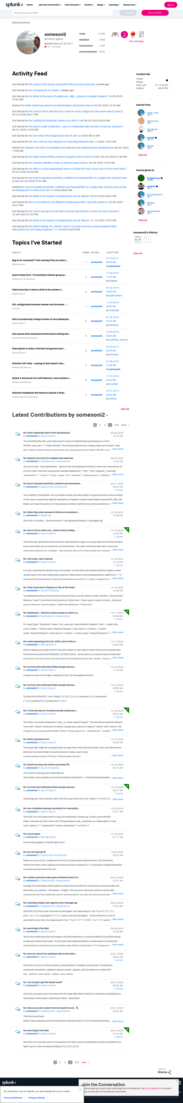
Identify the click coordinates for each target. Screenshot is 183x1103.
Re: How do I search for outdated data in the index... (50, 953)
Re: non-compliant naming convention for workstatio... (51, 808)
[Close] (80, 1089)
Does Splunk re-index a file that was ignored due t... (38, 348)
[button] (138, 240)
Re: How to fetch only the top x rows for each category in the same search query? (76, 111)
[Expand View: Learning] (118, 4)
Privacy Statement (13, 1097)
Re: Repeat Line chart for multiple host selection (48, 147)
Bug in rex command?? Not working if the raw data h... (40, 260)
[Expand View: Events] (92, 4)
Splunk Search (84, 105)
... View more (117, 449)
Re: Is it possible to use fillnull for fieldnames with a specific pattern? (68, 202)
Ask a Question (155, 12)
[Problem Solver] (115, 34)
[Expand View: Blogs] (104, 4)
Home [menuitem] (30, 4)
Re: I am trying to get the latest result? (43, 982)
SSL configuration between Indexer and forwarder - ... (40, 304)
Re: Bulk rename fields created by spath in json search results (64, 156)
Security (16, 308)
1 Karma (118, 489)
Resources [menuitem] (128, 4)
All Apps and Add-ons (21, 367)
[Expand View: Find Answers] (80, 4)
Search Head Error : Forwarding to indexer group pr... (39, 274)
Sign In (171, 5)
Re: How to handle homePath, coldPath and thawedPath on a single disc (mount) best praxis (74, 186)
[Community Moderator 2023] (141, 34)
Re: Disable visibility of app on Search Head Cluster (58, 162)
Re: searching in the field (36, 928)
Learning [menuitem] (113, 4)
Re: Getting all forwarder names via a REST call (56, 120)
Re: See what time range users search (51, 135)
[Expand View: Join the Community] (60, 4)
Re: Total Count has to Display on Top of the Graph (49, 587)
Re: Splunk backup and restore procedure (45, 764)
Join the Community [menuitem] (48, 4)
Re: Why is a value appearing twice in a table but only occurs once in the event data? (77, 168)
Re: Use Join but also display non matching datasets (59, 141)
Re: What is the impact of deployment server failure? (59, 196)
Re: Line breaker (31, 833)
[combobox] (74, 12)
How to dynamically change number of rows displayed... (41, 319)
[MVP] (133, 34)
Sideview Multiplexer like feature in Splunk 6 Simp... (39, 392)
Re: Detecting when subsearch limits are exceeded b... (51, 512)
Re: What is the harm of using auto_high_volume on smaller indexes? (68, 96)
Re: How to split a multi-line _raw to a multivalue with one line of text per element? (76, 126)
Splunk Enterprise (50, 590)
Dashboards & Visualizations (97, 147)
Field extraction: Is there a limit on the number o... (37, 289)
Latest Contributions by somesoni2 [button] (58, 414)
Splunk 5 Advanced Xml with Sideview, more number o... (41, 378)
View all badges (136, 41)
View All (125, 409)
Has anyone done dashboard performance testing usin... (41, 333)
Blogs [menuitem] (100, 4)
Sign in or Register (150, 1088)
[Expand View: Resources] (135, 4)
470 (117, 425)
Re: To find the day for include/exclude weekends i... (50, 710)
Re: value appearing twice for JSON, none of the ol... (50, 641)
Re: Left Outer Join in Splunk (38, 558)
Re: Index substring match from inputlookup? (46, 105)
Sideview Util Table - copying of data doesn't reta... (38, 363)
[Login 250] (124, 34)
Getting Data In (19, 352)
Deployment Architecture (30, 190)
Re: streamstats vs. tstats (44, 90)
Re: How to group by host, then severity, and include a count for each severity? (74, 211)
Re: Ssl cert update (33, 852)
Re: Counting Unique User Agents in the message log (50, 902)
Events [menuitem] (88, 4)
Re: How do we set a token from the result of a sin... (49, 1007)
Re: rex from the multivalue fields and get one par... (49, 666)
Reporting (46, 515)
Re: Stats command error (36, 739)
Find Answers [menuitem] (72, 4)
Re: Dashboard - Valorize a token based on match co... (51, 612)
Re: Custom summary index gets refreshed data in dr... (51, 877)
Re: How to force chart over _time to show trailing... (49, 530)
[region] (42, 1094)
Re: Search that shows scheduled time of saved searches (62, 84)
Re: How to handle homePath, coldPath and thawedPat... (52, 483)
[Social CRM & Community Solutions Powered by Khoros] (164, 1071)
